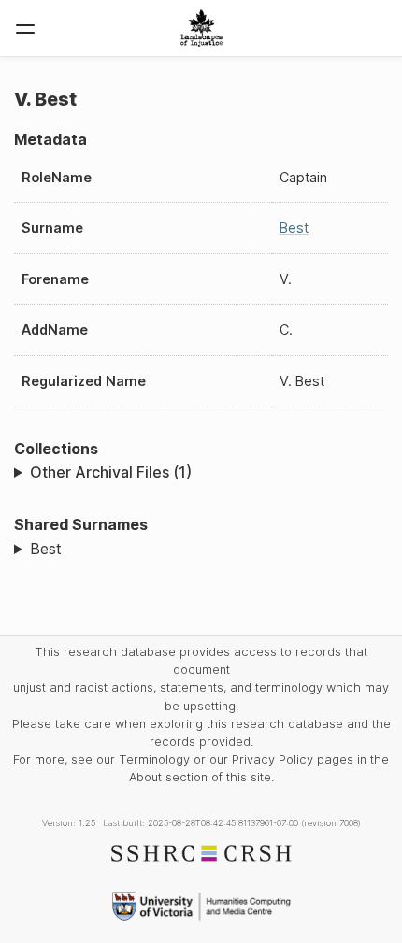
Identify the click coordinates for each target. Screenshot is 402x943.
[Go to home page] (201, 28)
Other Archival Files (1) (111, 472)
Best (294, 228)
